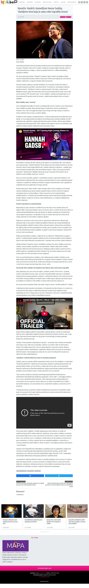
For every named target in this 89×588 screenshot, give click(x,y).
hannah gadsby (21, 470)
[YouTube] (79, 2)
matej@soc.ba (42, 573)
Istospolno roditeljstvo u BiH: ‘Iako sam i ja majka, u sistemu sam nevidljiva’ (76, 521)
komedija (30, 470)
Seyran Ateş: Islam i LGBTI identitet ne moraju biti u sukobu (54, 521)
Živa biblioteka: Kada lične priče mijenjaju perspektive (33, 520)
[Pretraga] (87, 2)
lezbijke (37, 470)
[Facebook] (82, 2)
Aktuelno (62, 16)
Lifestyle (68, 16)
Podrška (41, 576)
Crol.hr (22, 59)
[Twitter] (84, 2)
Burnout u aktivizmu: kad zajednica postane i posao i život (10, 521)
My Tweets (34, 537)
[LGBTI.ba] (8, 2)
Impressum (47, 576)
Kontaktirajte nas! (44, 568)
